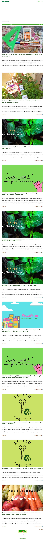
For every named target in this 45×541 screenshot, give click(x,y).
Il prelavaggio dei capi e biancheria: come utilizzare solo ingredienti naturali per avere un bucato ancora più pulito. (21, 330)
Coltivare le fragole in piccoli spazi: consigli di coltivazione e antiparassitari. (18, 147)
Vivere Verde (5, 1)
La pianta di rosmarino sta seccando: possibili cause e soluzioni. (19, 285)
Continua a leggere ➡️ (39, 68)
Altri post (41, 529)
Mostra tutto (40, 24)
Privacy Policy (21, 534)
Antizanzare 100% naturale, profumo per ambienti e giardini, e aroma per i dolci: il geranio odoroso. (21, 101)
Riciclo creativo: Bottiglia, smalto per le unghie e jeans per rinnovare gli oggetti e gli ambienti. (22, 422)
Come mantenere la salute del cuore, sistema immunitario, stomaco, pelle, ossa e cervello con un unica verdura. (21, 513)
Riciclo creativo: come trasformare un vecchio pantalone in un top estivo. (22, 468)
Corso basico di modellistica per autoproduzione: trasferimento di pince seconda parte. (22, 55)
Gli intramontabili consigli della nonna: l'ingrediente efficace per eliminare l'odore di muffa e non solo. (20, 193)
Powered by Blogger (23, 538)
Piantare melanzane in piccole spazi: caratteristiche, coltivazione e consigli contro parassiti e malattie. (20, 239)
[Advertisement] (22, 14)
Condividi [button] (4, 68)
